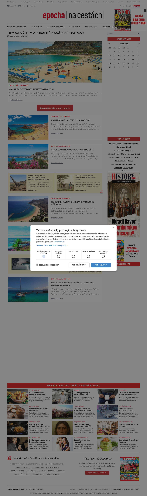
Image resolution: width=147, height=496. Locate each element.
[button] (73, 246)
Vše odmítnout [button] (78, 265)
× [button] (113, 227)
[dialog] (73, 248)
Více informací (59, 242)
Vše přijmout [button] (101, 265)
